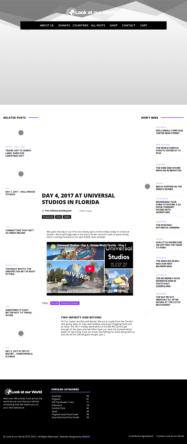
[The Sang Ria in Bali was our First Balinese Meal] (147, 262)
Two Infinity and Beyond (58, 210)
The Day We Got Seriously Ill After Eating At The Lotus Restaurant (168, 301)
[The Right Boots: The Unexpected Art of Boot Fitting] (21, 251)
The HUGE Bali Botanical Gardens (167, 226)
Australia (161, 127)
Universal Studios (70, 303)
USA (7, 188)
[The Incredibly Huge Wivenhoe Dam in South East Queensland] (147, 281)
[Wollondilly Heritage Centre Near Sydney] (147, 130)
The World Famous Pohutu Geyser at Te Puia (168, 150)
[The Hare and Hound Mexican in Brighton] (147, 168)
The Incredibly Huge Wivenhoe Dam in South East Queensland (168, 282)
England (160, 165)
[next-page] (147, 313)
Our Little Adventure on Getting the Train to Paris (169, 245)
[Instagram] (62, 338)
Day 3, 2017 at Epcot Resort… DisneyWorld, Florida (19, 354)
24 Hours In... (162, 199)
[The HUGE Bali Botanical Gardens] (147, 225)
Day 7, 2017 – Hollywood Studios (20, 193)
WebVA (86, 436)
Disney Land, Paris (15, 147)
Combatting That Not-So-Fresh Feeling (19, 231)
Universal (48, 216)
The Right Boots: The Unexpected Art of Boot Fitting (20, 271)
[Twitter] (66, 338)
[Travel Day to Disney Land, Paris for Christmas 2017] (21, 132)
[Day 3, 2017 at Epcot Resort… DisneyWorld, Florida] (21, 333)
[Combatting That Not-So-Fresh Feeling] (21, 212)
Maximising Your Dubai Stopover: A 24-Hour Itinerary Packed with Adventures (168, 207)
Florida (54, 303)
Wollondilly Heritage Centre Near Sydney (169, 132)
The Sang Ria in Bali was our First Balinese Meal (167, 263)
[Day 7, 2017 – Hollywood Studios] (21, 174)
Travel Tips (11, 265)
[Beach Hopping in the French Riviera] (147, 186)
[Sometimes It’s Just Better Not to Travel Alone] (21, 292)
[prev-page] (143, 313)
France (159, 183)
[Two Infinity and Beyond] (51, 327)
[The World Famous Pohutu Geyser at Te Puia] (147, 149)
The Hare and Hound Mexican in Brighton (168, 169)
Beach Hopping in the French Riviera (169, 188)
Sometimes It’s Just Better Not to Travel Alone (18, 313)
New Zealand (163, 145)
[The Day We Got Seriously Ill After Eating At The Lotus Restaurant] (147, 299)
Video (67, 216)
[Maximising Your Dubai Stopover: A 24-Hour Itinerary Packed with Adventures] (147, 205)
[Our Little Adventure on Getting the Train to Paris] (147, 243)
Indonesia (161, 222)
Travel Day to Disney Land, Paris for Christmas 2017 (18, 153)
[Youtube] (70, 338)
